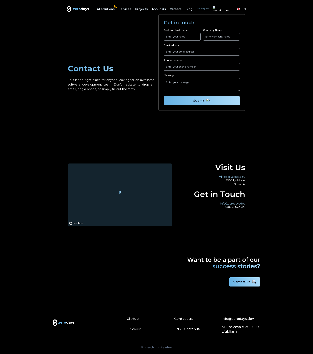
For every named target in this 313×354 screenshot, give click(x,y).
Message (169, 75)
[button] (115, 6)
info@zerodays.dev (232, 203)
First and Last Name (176, 30)
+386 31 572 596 (235, 206)
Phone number (173, 60)
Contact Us (241, 282)
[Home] (78, 9)
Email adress (171, 45)
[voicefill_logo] (221, 9)
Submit (198, 100)
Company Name (212, 30)
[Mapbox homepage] (76, 223)
